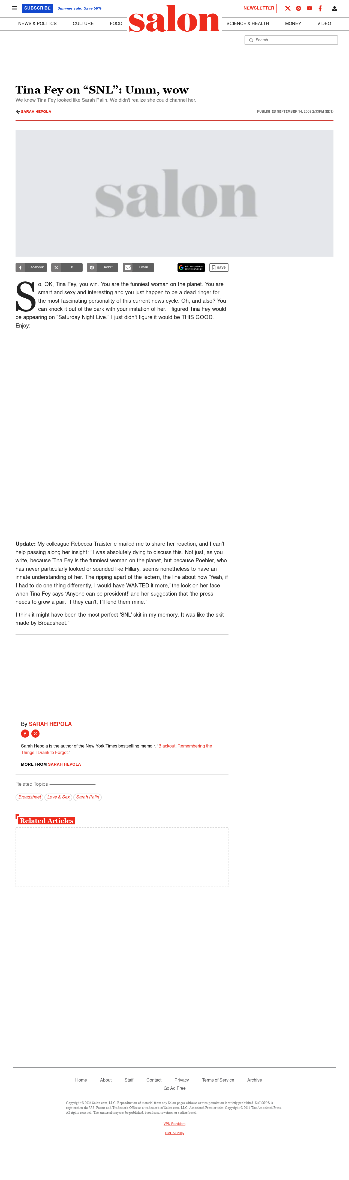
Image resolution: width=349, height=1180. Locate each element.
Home (81, 1080)
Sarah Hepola (36, 112)
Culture (83, 24)
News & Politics (37, 24)
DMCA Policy (174, 1133)
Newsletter (258, 8)
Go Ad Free (175, 1088)
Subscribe (37, 8)
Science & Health (248, 24)
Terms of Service (218, 1080)
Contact (153, 1080)
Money (293, 24)
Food (116, 24)
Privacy (181, 1080)
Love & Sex (58, 797)
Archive (254, 1080)
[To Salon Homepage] (174, 18)
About (106, 1080)
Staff (129, 1080)
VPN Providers (174, 1124)
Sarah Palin (87, 797)
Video (324, 24)
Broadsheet (29, 797)
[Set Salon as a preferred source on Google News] (191, 267)
